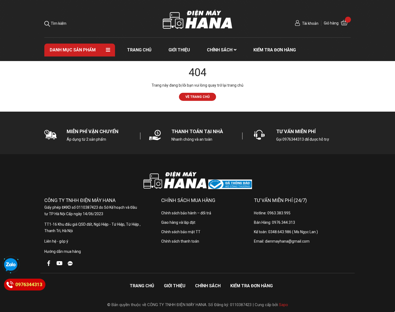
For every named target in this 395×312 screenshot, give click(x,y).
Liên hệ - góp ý (56, 241)
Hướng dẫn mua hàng (62, 251)
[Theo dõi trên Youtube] (59, 263)
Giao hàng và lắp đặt (178, 222)
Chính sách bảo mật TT (180, 232)
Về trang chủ (197, 97)
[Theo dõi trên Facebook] (48, 263)
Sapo (283, 304)
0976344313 (293, 139)
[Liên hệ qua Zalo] (10, 265)
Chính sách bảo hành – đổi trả (186, 213)
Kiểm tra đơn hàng (251, 285)
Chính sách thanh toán (180, 241)
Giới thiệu (174, 285)
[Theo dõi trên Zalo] (70, 263)
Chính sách (208, 285)
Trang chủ (142, 285)
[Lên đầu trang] (386, 286)
